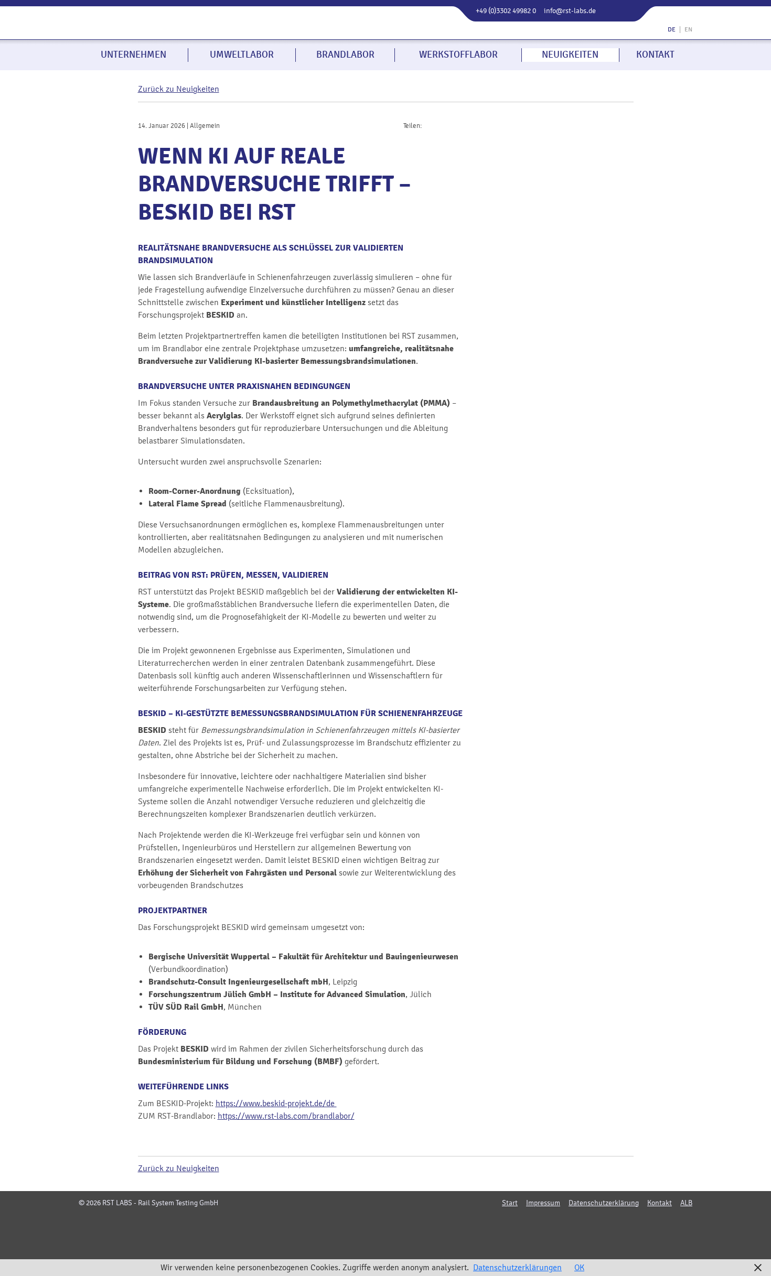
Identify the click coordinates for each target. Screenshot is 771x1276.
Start (510, 1203)
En (688, 29)
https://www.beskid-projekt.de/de (276, 1103)
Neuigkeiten (570, 54)
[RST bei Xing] (404, 1224)
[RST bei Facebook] (367, 1224)
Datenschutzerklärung (604, 1203)
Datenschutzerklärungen (517, 1267)
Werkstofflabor (458, 54)
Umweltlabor (242, 54)
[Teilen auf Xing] (438, 125)
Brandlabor (345, 54)
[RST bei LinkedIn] (386, 1224)
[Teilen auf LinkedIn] (449, 125)
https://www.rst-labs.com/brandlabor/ (286, 1116)
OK (579, 1267)
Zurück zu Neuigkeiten (178, 89)
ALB (686, 1203)
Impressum (543, 1203)
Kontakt (655, 54)
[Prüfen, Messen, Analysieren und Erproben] (185, 29)
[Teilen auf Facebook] (428, 125)
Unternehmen (133, 54)
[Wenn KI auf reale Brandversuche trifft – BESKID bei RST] (555, 271)
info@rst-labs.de (570, 10)
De (672, 29)
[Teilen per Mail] (459, 125)
